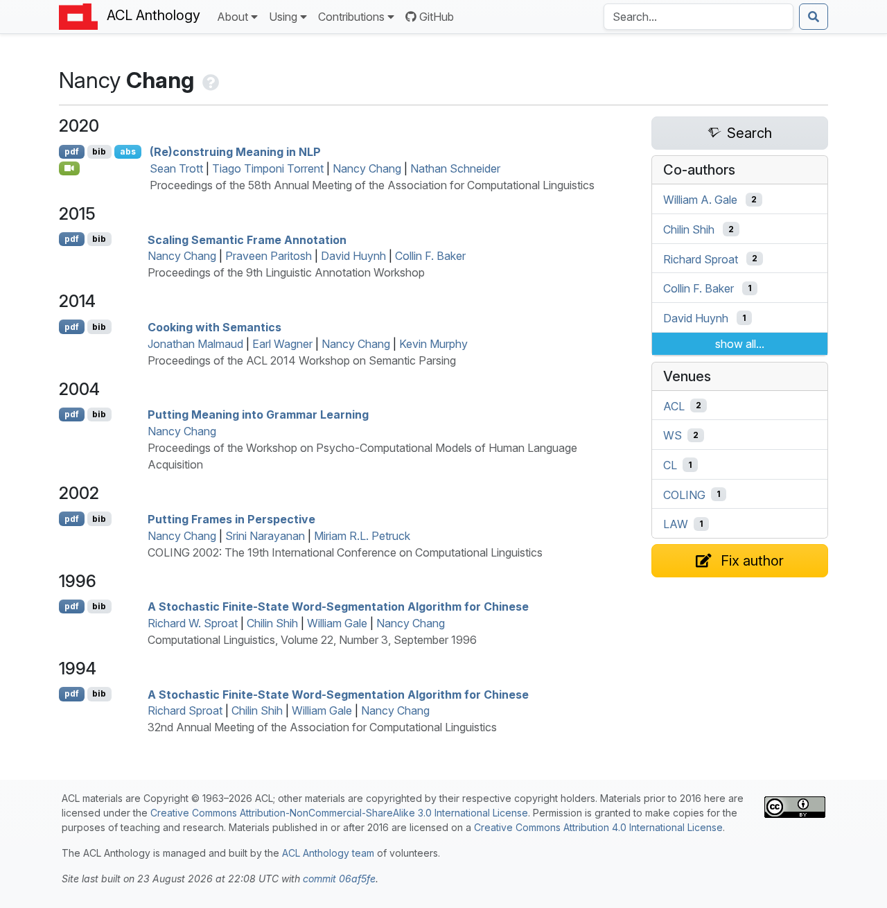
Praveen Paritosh (268, 256)
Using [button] (283, 17)
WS (672, 435)
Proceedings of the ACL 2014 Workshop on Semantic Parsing (302, 360)
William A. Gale (700, 200)
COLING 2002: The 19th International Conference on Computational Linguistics (345, 552)
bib (99, 151)
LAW (675, 524)
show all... (739, 344)
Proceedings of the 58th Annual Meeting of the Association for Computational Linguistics (372, 185)
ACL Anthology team (328, 853)
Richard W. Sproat (193, 623)
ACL (674, 405)
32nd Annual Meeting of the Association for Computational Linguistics (322, 727)
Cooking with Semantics (214, 327)
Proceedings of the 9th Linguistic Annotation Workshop (286, 272)
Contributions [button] (351, 17)
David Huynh (353, 256)
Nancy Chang (367, 168)
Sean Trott (176, 168)
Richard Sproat (185, 710)
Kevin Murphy (433, 344)
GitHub (436, 17)
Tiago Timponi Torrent (268, 168)
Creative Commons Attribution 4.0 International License (598, 827)
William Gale (337, 623)
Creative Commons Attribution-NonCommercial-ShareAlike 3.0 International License (339, 813)
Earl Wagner (282, 344)
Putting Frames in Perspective (231, 519)
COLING (684, 494)
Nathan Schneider (455, 168)
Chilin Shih (272, 623)
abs (128, 151)
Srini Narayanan (265, 536)
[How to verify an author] (209, 80)
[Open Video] (69, 168)
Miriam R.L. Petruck (362, 536)
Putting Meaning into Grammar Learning (258, 414)
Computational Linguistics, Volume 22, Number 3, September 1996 (312, 640)
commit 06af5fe (339, 878)
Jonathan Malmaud (195, 344)
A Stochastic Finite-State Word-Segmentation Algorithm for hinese (338, 606)
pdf (71, 151)
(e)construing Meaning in (235, 152)
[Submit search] (813, 16)
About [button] (232, 17)
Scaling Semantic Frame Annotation (247, 239)
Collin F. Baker (430, 256)
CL (670, 465)
